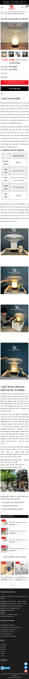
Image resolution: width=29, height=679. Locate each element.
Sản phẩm (3, 649)
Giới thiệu (3, 647)
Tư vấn (2, 653)
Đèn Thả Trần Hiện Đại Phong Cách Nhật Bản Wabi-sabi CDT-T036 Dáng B (18, 522)
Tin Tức (3, 651)
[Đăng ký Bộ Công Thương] (5, 668)
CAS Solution (18, 677)
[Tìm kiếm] (22, 7)
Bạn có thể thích (8, 516)
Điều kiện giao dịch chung (8, 625)
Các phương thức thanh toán (8, 629)
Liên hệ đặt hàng (14, 88)
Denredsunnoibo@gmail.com (12, 608)
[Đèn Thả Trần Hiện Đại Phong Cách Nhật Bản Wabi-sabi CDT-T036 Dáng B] (4, 522)
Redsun (11, 520)
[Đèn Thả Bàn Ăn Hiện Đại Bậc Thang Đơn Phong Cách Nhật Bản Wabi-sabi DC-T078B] (4, 531)
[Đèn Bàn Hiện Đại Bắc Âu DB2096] (7, 568)
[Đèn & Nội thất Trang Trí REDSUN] (11, 7)
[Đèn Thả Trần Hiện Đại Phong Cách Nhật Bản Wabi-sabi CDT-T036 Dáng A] (4, 540)
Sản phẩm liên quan (14, 557)
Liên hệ (3, 656)
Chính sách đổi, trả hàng (7, 631)
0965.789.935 (9, 606)
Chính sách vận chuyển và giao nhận (11, 627)
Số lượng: (4, 77)
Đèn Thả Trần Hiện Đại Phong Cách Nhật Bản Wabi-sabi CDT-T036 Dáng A (18, 540)
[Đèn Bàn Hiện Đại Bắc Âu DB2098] (21, 568)
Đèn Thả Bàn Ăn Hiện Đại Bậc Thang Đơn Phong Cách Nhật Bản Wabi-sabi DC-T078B (18, 531)
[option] (14, 36)
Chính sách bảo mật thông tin (9, 636)
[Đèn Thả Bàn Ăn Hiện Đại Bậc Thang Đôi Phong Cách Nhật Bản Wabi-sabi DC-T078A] (4, 548)
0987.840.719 (18, 606)
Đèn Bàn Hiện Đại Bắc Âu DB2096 (9, 577)
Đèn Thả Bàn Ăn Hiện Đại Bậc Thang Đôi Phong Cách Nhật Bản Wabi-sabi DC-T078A (18, 548)
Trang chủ (3, 644)
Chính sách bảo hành (6, 634)
